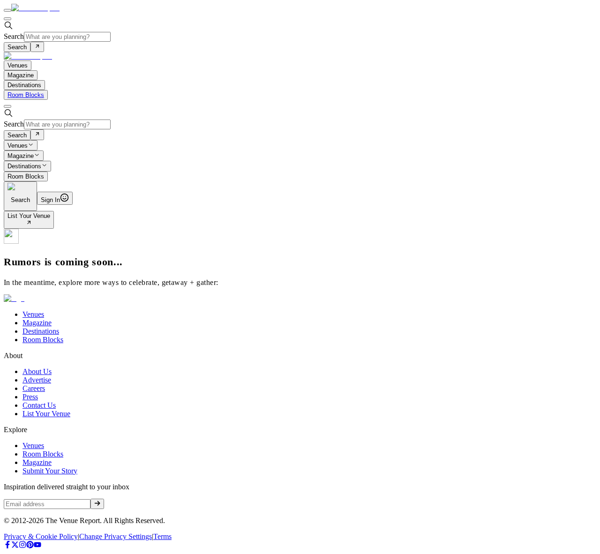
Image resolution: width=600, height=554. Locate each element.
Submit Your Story (49, 471)
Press (30, 397)
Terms (162, 536)
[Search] (37, 47)
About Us (37, 371)
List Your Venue (29, 215)
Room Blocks (26, 94)
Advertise (36, 380)
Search (14, 36)
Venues (18, 145)
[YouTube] (37, 546)
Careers (33, 388)
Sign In (50, 199)
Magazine (21, 155)
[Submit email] (97, 504)
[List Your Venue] (29, 223)
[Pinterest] (30, 546)
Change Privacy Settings (115, 536)
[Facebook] (7, 546)
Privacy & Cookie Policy (41, 536)
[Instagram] (22, 546)
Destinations (24, 166)
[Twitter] (15, 546)
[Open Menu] (7, 10)
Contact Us (39, 405)
